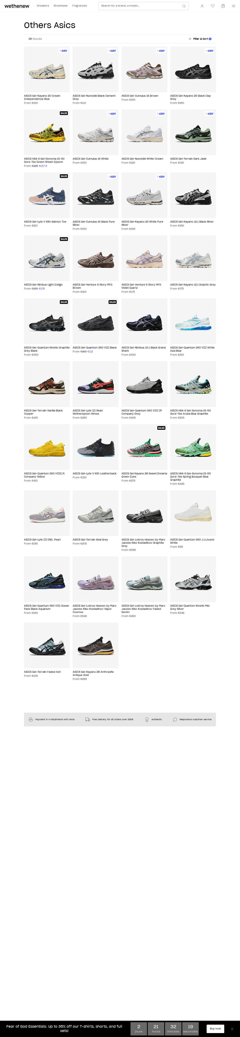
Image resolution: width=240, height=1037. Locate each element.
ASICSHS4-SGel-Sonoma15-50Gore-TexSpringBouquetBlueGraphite (190, 477)
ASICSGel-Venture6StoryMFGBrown (92, 286)
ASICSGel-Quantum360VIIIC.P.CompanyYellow (44, 475)
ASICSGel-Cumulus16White (91, 159)
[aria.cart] (223, 6)
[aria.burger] (233, 6)
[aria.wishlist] (212, 6)
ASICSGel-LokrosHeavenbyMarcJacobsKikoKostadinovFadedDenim (143, 609)
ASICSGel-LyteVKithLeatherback (94, 474)
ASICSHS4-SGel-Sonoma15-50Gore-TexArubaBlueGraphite (190, 412)
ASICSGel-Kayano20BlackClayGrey (190, 97)
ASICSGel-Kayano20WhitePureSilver (142, 223)
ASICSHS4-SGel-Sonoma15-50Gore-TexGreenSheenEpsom (44, 160)
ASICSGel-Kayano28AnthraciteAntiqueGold (93, 674)
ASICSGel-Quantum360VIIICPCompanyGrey (142, 412)
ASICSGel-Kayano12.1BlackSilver (192, 222)
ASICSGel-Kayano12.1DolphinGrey (193, 285)
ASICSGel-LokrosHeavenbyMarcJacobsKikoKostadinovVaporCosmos (94, 609)
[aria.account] (202, 6)
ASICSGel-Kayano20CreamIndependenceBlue (42, 97)
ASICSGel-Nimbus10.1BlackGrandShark (144, 349)
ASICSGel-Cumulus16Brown (140, 96)
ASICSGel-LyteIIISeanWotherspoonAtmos (88, 412)
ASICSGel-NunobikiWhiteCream (142, 159)
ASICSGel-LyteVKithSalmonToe (45, 222)
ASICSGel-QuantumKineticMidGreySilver (189, 607)
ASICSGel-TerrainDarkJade (188, 159)
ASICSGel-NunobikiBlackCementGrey (94, 97)
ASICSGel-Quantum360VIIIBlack (95, 348)
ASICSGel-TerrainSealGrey (90, 540)
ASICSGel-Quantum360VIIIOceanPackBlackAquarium (46, 607)
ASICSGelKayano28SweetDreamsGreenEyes (144, 475)
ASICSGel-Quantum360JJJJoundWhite (192, 541)
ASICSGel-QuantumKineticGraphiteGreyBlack (47, 349)
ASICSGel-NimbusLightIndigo (43, 285)
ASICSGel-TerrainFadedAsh (42, 672)
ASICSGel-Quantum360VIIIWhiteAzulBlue (192, 349)
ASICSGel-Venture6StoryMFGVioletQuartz (141, 286)
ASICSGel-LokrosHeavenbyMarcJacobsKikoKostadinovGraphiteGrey (143, 543)
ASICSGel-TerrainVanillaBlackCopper (43, 412)
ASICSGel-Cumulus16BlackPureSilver (94, 223)
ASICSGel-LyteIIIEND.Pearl (42, 540)
